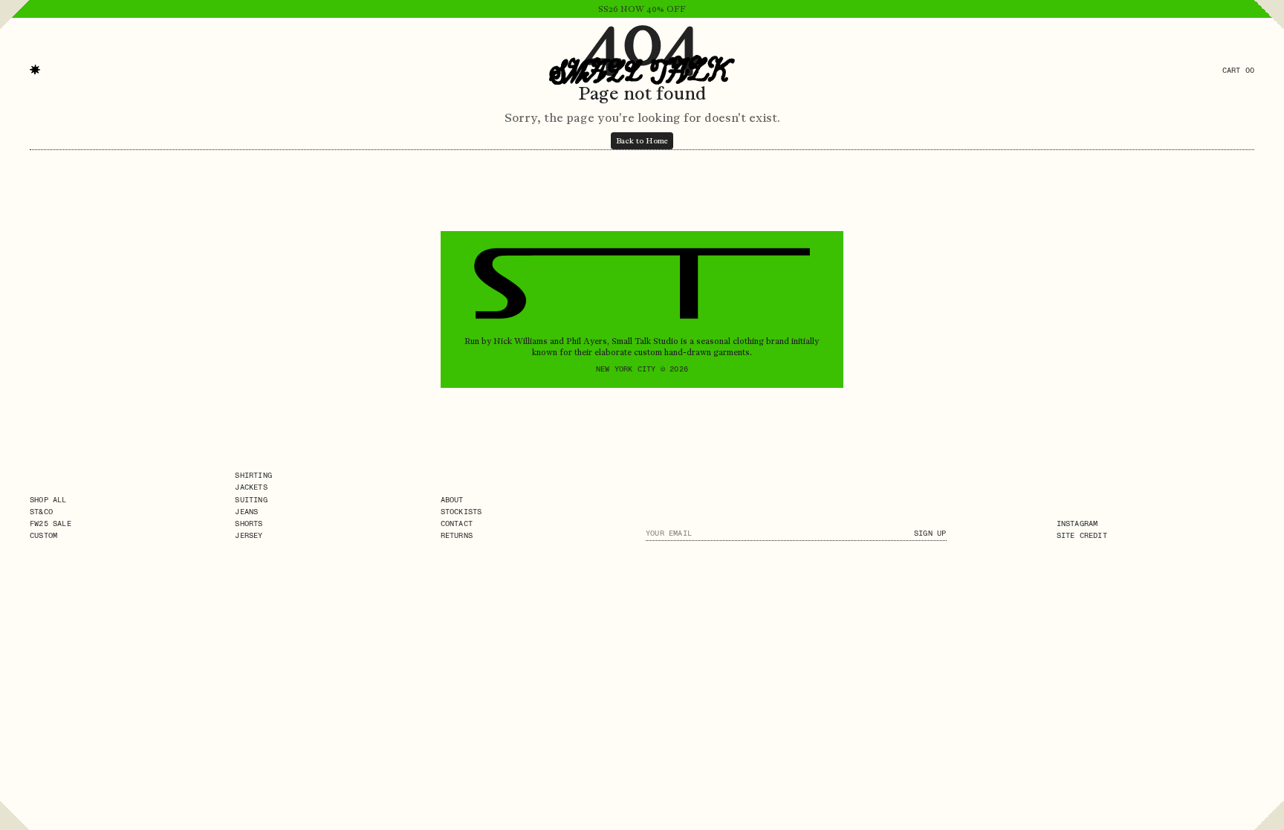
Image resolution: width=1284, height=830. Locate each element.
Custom (43, 535)
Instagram (1077, 523)
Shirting (253, 475)
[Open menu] (15, 40)
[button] (35, 70)
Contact (457, 523)
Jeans (246, 512)
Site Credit (1082, 535)
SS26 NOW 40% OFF (642, 9)
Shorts (248, 523)
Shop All (48, 500)
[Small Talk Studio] (642, 70)
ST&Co (41, 512)
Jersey (248, 535)
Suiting (251, 500)
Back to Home (642, 141)
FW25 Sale (50, 523)
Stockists (461, 512)
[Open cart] (1269, 40)
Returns (457, 535)
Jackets (251, 487)
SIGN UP (930, 533)
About (452, 500)
